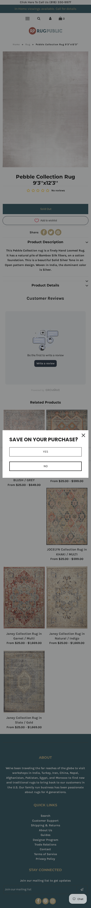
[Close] (83, 435)
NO (46, 466)
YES (45, 451)
